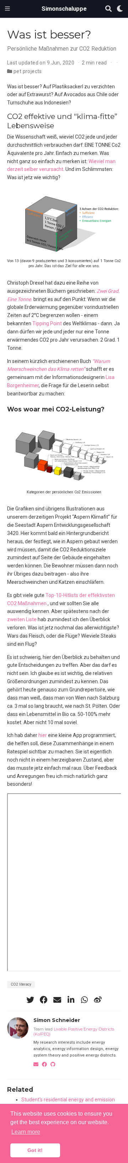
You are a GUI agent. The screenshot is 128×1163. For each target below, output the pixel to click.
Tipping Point (47, 323)
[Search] (108, 9)
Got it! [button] (35, 1150)
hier (42, 735)
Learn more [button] (25, 1132)
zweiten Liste (22, 619)
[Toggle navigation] (7, 9)
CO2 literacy (21, 984)
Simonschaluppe (64, 8)
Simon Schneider (56, 1020)
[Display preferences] (120, 9)
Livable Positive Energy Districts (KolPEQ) (73, 1032)
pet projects (28, 71)
